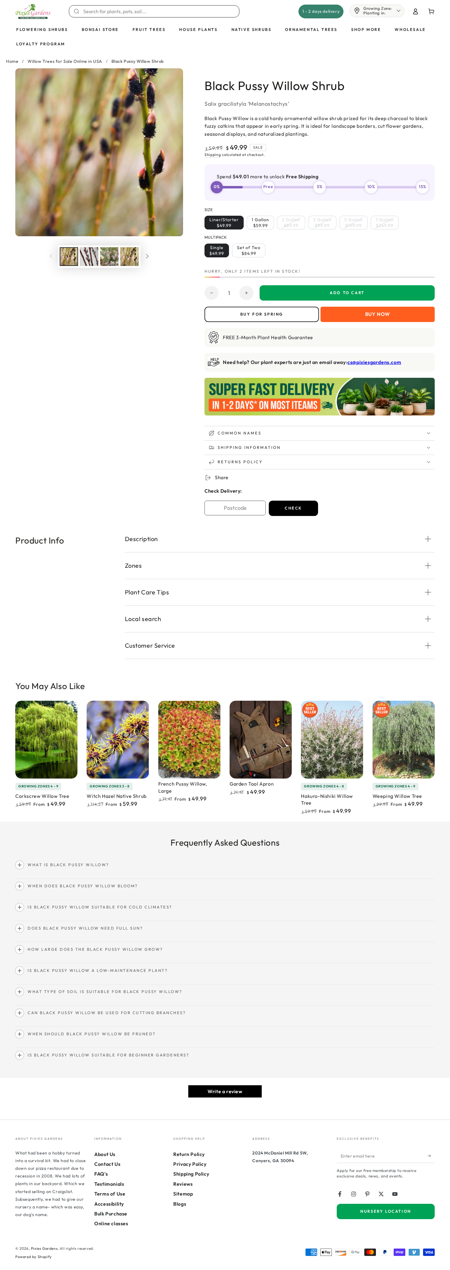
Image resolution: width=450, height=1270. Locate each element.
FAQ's (101, 1174)
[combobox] (158, 11)
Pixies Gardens (44, 1248)
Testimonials (109, 1184)
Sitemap (183, 1194)
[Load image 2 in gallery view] (89, 256)
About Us (104, 1154)
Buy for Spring (261, 314)
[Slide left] (51, 256)
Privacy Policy (189, 1164)
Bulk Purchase (110, 1214)
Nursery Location (385, 1211)
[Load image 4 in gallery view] (129, 256)
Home (12, 61)
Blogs (179, 1204)
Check (293, 508)
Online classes (111, 1223)
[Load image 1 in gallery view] (69, 256)
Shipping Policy (191, 1174)
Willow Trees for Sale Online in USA (65, 61)
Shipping (212, 154)
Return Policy (189, 1154)
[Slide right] (147, 256)
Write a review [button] (225, 1091)
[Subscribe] (431, 1156)
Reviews (183, 1184)
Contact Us (107, 1164)
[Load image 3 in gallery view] (109, 256)
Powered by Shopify (33, 1256)
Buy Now (377, 314)
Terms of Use (109, 1194)
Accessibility (109, 1204)
